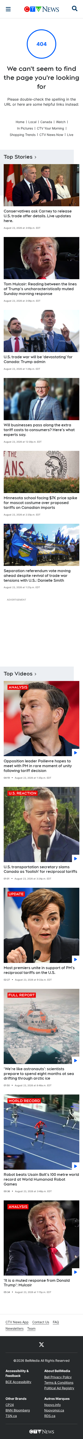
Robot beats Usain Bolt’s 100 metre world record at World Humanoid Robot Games (41, 1179)
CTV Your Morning (50, 128)
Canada (46, 122)
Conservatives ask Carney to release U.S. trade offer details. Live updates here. (38, 216)
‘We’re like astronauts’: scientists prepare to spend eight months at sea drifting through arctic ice (39, 1074)
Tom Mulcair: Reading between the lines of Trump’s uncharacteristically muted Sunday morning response (40, 289)
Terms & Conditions (58, 1382)
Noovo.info (52, 1405)
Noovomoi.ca (54, 1410)
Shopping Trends (23, 135)
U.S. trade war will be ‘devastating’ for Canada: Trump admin (38, 359)
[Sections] (8, 9)
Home (20, 122)
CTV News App (17, 1322)
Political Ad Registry (59, 1388)
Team (31, 1328)
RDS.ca (49, 1416)
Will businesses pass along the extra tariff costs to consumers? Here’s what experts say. (39, 430)
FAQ (56, 1322)
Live (70, 135)
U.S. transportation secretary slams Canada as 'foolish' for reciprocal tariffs (40, 869)
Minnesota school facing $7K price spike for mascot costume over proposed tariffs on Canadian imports (40, 503)
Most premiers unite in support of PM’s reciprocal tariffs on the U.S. (39, 970)
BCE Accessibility (18, 1382)
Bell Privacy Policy (58, 1377)
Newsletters (15, 1328)
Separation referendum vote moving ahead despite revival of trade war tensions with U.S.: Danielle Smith (37, 576)
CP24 (10, 1405)
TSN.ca (11, 1416)
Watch (60, 122)
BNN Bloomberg (18, 1410)
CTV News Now (51, 135)
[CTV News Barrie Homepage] (41, 9)
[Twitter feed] (41, 1344)
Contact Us (40, 1322)
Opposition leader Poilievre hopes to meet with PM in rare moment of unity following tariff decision (38, 766)
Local (32, 122)
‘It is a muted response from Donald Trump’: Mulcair (37, 1282)
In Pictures (25, 128)
